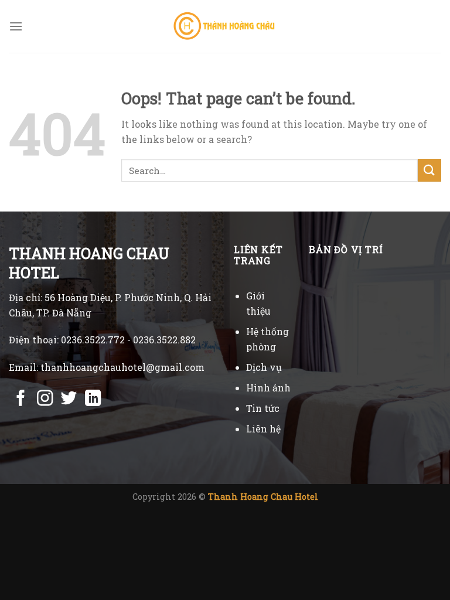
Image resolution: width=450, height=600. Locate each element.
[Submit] (429, 170)
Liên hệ (263, 428)
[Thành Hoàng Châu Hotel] (225, 26)
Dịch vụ (264, 367)
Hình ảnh (268, 387)
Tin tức (262, 408)
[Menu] (16, 26)
